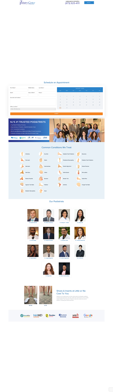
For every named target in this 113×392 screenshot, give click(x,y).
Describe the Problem (15, 97)
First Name (13, 87)
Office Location (14, 106)
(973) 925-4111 (72, 3)
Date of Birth (31, 92)
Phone (40, 92)
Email (11, 92)
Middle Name (31, 87)
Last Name (41, 87)
